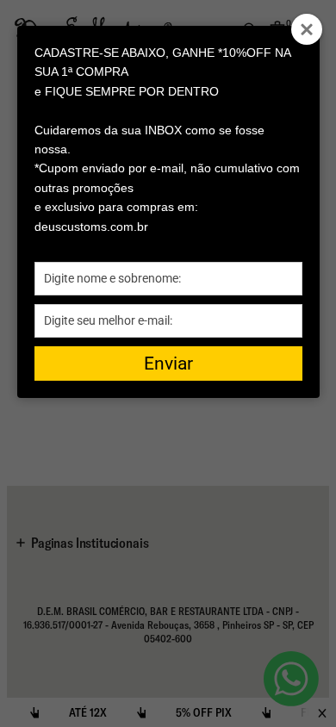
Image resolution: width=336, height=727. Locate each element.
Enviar (168, 363)
